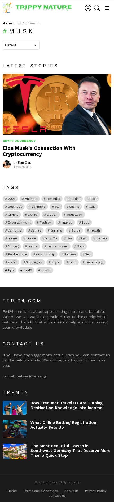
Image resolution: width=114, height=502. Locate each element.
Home (12, 491)
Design (52, 214)
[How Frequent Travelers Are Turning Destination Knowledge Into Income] (15, 408)
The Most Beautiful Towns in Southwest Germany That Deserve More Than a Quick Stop (70, 451)
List (84, 238)
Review (70, 254)
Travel (46, 270)
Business (15, 207)
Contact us (57, 496)
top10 (27, 270)
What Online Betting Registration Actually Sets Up (63, 425)
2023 (12, 199)
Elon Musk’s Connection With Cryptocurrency (39, 151)
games (36, 230)
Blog (93, 199)
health (95, 230)
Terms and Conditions (40, 491)
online (33, 246)
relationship (45, 254)
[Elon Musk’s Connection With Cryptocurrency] (57, 104)
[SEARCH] (97, 8)
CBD (92, 207)
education (75, 214)
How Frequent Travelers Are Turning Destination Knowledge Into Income (66, 405)
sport (12, 262)
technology (94, 262)
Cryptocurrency (19, 141)
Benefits (53, 199)
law (69, 238)
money (101, 238)
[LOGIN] (88, 8)
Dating (33, 214)
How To (51, 238)
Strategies (34, 262)
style (56, 262)
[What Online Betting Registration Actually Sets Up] (15, 429)
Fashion (46, 222)
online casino (57, 246)
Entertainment (19, 222)
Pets (81, 246)
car (57, 207)
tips (11, 270)
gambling (15, 230)
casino (74, 207)
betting (74, 199)
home (12, 238)
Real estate (17, 254)
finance (67, 222)
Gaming (56, 230)
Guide (76, 230)
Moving (13, 246)
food (86, 222)
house (31, 238)
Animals (31, 199)
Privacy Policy (95, 491)
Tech (72, 262)
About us (71, 491)
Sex (88, 254)
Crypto (13, 214)
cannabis (39, 207)
